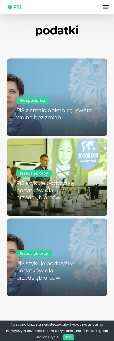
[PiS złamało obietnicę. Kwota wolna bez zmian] (57, 97)
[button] (106, 7)
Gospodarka (32, 100)
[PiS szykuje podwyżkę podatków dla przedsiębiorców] (57, 177)
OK (68, 337)
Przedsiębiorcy (34, 173)
